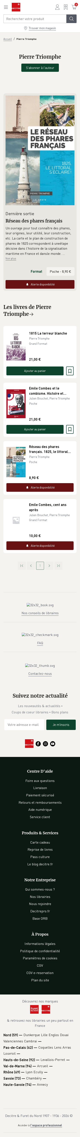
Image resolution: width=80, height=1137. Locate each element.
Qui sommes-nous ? (40, 889)
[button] (40, 241)
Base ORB (40, 918)
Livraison (40, 788)
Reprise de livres (40, 849)
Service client (40, 817)
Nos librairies (40, 896)
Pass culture (40, 857)
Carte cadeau (40, 842)
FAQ (40, 643)
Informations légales (40, 943)
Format (36, 271)
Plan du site (40, 980)
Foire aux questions (40, 780)
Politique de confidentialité (40, 951)
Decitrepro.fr (40, 911)
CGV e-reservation (40, 973)
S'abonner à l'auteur (40, 68)
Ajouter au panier (35, 371)
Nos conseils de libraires (40, 613)
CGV (40, 965)
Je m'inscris (61, 725)
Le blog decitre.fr (40, 864)
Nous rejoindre (40, 904)
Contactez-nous (40, 673)
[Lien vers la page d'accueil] (16, 7)
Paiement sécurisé (40, 795)
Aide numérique (40, 809)
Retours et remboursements (40, 802)
